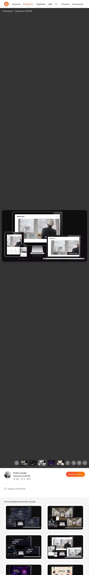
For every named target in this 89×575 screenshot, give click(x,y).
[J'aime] (73, 463)
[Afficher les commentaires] (79, 463)
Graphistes (40, 4)
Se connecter (77, 4)
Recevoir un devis (75, 474)
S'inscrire (65, 4)
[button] (16, 463)
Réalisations (28, 4)
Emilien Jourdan (20, 473)
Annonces (16, 4)
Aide (50, 4)
